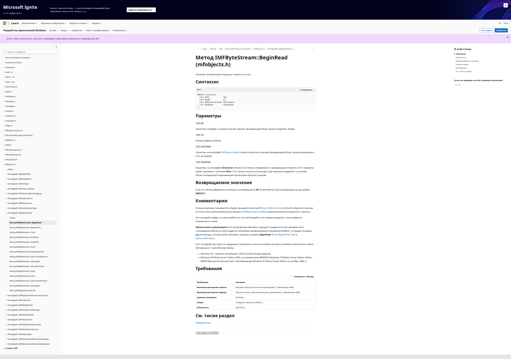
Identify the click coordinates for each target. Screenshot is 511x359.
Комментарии (462, 64)
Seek (293, 234)
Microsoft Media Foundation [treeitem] (17, 57)
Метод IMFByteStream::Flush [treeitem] (22, 246)
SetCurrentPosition (205, 238)
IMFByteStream (203, 322)
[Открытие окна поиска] (499, 23)
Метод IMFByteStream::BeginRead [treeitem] (25, 222)
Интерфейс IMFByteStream (280, 49)
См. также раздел (464, 71)
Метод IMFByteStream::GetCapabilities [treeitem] (27, 251)
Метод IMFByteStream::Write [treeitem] (22, 290)
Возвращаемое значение (467, 61)
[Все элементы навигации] (198, 49)
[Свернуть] (56, 47)
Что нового (486, 30)
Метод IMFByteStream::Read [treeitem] (22, 271)
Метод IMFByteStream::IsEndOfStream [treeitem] (27, 266)
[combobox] (30, 52)
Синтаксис (461, 54)
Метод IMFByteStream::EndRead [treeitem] (24, 237)
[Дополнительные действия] (313, 49)
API (220, 49)
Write (274, 234)
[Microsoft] (5, 23)
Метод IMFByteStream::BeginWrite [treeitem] (25, 227)
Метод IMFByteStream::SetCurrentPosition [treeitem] (28, 281)
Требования (461, 68)
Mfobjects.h (259, 49)
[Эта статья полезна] (456, 84)
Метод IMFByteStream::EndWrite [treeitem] (24, 242)
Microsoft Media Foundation (238, 49)
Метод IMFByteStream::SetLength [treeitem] (25, 285)
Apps (205, 49)
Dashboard (501, 30)
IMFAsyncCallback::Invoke (271, 208)
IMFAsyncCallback (231, 152)
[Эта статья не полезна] (459, 84)
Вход (506, 23)
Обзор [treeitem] (10, 169)
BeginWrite (284, 234)
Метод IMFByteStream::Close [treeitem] (22, 232)
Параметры (461, 57)
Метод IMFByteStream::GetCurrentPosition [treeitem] (29, 256)
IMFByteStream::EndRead (255, 211)
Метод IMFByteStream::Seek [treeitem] (22, 276)
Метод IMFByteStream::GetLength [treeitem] (25, 261)
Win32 (213, 49)
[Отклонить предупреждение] (506, 5)
